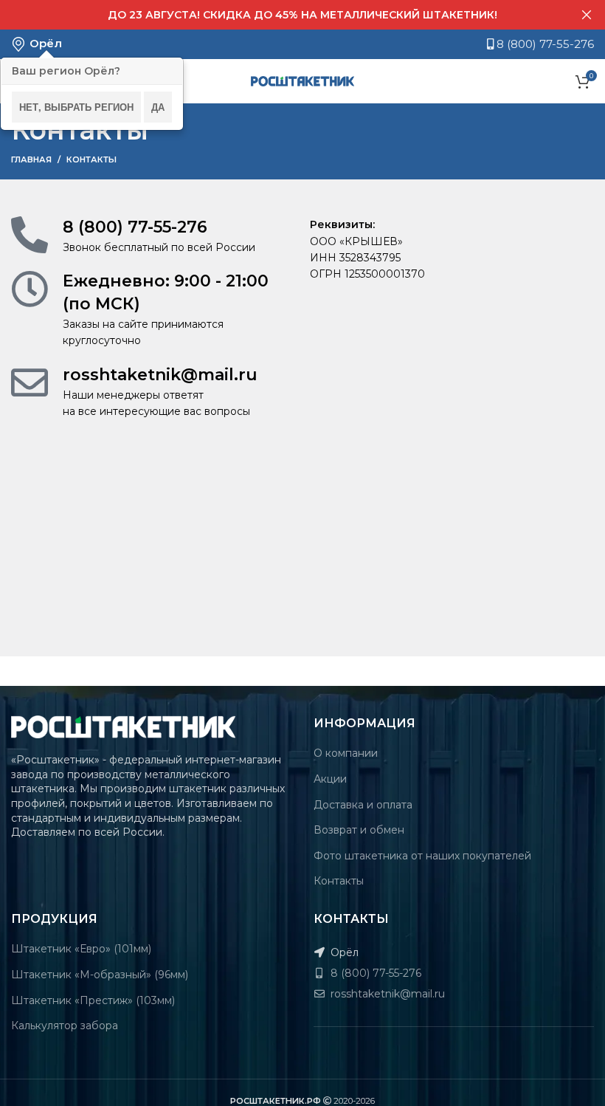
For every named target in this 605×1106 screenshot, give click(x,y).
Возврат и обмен (359, 830)
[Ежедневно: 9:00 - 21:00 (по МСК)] (29, 288)
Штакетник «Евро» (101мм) (81, 948)
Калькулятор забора (64, 1025)
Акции (330, 779)
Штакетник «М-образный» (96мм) (99, 974)
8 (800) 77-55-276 (544, 44)
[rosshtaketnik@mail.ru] (29, 382)
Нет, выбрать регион (76, 107)
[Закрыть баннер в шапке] (586, 15)
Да (158, 107)
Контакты (339, 880)
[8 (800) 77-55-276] (29, 234)
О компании (346, 753)
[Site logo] (302, 80)
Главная (31, 159)
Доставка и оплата (363, 804)
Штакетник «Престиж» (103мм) (93, 1000)
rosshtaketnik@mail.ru (160, 375)
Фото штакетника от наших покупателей (422, 855)
